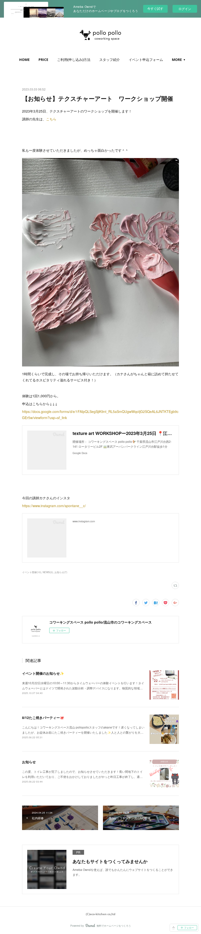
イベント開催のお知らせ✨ (43, 673)
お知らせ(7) (60, 572)
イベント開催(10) (31, 572)
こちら (51, 118)
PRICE (43, 59)
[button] (24, 59)
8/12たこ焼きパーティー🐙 (43, 717)
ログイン (184, 8)
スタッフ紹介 (109, 59)
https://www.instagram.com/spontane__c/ (54, 505)
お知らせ (29, 761)
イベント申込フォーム (146, 59)
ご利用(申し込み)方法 (73, 59)
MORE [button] (177, 59)
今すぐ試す (155, 8)
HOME (24, 59)
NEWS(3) (48, 572)
